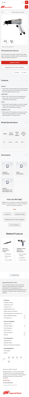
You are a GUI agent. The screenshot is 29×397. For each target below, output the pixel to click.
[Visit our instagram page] (13, 357)
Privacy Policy (6, 380)
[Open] (26, 7)
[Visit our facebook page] (21, 357)
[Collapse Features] (26, 80)
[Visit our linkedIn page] (9, 361)
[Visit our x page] (17, 357)
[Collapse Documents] (26, 155)
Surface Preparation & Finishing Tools (13, 313)
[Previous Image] (3, 26)
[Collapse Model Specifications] (26, 122)
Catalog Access (7, 323)
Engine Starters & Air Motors (10, 311)
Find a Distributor (8, 328)
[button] (14, 80)
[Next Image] (25, 26)
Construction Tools (8, 304)
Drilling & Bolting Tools (9, 309)
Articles (5, 353)
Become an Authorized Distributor (12, 345)
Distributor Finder (8, 342)
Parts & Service (7, 330)
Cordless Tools (7, 307)
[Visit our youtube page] (9, 357)
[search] (23, 2)
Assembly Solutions (8, 302)
